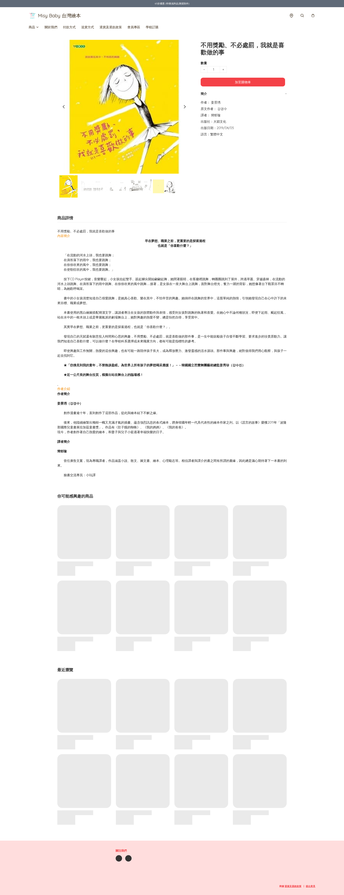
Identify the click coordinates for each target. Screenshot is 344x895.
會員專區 (133, 27)
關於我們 (51, 27)
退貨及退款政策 (111, 27)
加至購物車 (243, 82)
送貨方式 (87, 27)
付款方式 (69, 27)
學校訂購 (152, 27)
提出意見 (310, 886)
